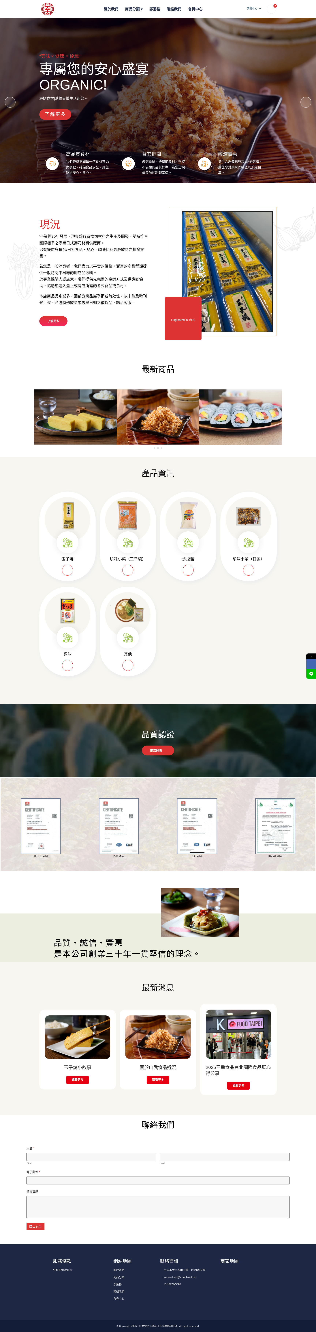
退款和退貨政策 (62, 1270)
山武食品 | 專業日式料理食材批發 (158, 1325)
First (29, 1163)
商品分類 (132, 9)
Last (162, 1163)
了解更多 (55, 114)
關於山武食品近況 (158, 1067)
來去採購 (156, 750)
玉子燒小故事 (77, 1067)
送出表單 (35, 1226)
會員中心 (195, 9)
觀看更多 (77, 1079)
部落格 (154, 9)
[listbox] (254, 8)
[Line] (311, 674)
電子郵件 (33, 1172)
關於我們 (111, 9)
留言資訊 (32, 1191)
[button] (305, 102)
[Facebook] (311, 664)
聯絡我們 (174, 9)
